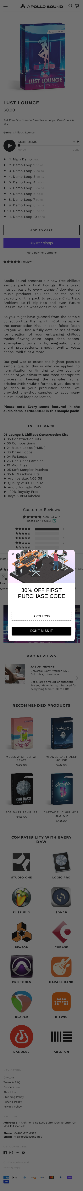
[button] (41, 616)
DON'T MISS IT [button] (41, 631)
